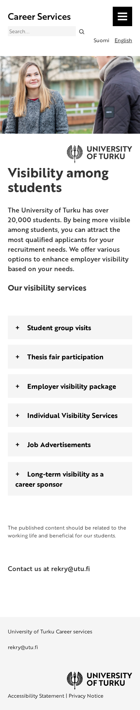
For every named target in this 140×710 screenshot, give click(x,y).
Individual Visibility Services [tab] (72, 415)
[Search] (81, 31)
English (123, 40)
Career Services (39, 16)
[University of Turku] (99, 688)
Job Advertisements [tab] (59, 444)
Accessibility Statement (36, 696)
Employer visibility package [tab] (71, 386)
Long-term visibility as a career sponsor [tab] (59, 479)
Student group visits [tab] (59, 327)
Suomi (101, 40)
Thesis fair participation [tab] (65, 356)
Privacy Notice (86, 696)
